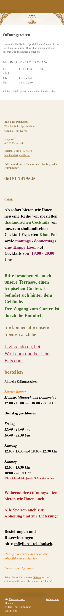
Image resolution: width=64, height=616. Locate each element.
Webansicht (52, 599)
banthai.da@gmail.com (17, 155)
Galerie (37, 577)
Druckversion (17, 599)
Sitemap (9, 603)
